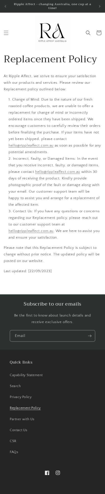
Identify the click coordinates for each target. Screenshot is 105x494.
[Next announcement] (99, 6)
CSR (13, 441)
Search (15, 386)
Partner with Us (22, 419)
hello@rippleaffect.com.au (31, 145)
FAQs (14, 452)
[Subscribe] (89, 336)
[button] (6, 33)
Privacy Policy (21, 397)
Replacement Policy (25, 408)
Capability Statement (26, 375)
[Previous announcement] (5, 6)
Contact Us (18, 430)
